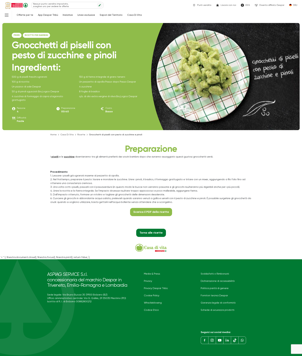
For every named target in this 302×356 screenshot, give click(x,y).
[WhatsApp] (242, 340)
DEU (295, 5)
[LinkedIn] (227, 340)
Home (53, 135)
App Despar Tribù (48, 15)
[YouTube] (219, 340)
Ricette (81, 135)
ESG (248, 5)
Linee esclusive (86, 15)
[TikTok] (234, 340)
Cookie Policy (151, 295)
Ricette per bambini (36, 35)
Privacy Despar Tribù (156, 288)
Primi (17, 35)
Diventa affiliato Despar (271, 5)
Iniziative (68, 15)
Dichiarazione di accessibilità (218, 281)
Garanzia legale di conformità (218, 303)
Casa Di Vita (134, 15)
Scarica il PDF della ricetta (151, 212)
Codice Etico (151, 310)
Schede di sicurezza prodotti (217, 310)
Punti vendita (204, 5)
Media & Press (152, 274)
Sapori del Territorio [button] (111, 15)
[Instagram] (212, 340)
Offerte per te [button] (25, 15)
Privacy (148, 281)
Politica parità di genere (215, 288)
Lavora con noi (228, 5)
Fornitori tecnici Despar (214, 295)
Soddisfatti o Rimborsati (215, 274)
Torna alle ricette (151, 232)
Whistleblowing (153, 303)
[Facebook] (204, 340)
